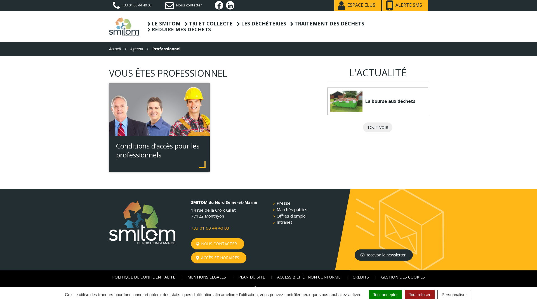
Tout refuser (419, 294)
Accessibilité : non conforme (308, 277)
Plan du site (251, 277)
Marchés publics (292, 209)
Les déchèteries (263, 24)
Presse (284, 203)
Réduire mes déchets (181, 29)
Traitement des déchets (329, 24)
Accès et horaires (219, 257)
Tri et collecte (211, 24)
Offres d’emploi (292, 216)
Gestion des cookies (403, 277)
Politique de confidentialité (143, 277)
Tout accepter (385, 294)
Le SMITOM (166, 24)
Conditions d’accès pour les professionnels (157, 150)
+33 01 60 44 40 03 (210, 228)
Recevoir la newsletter (385, 255)
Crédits (361, 277)
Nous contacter (218, 243)
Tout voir (377, 127)
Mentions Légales (206, 277)
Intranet (284, 222)
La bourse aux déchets (390, 101)
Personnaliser (454, 294)
